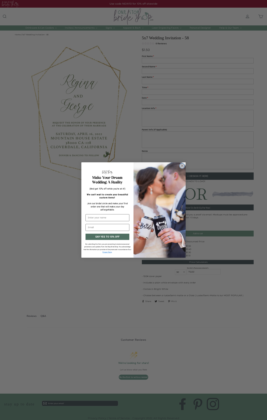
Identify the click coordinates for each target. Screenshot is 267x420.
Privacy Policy (107, 252)
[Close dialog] (182, 165)
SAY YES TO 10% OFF (107, 236)
